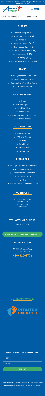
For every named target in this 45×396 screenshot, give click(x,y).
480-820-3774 (22, 255)
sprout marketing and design (29, 386)
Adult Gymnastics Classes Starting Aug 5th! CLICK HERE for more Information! (22, 2)
